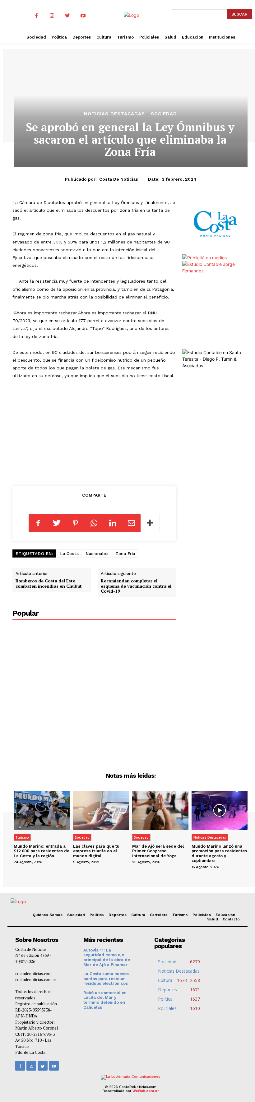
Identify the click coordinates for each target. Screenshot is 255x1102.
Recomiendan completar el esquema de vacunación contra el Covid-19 (136, 586)
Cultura (138, 915)
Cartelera (159, 915)
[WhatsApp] (94, 523)
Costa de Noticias (118, 179)
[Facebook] (36, 16)
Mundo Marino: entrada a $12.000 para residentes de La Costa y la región (41, 851)
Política (97, 915)
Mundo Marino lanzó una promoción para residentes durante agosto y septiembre (219, 853)
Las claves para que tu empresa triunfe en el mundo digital (96, 851)
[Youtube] (83, 16)
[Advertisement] (94, 431)
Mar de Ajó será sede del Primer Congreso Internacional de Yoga (158, 851)
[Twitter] (67, 16)
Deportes (118, 915)
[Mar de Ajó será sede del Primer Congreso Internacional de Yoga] (160, 810)
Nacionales (97, 553)
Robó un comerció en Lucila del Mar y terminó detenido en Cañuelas (105, 1000)
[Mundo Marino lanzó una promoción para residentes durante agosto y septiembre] (220, 810)
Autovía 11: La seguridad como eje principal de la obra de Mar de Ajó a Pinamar (106, 957)
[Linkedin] (112, 523)
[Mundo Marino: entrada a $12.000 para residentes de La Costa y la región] (42, 810)
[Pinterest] (75, 523)
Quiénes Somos (48, 915)
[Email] (131, 523)
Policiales (201, 915)
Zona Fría (125, 553)
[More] (150, 523)
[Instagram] (52, 16)
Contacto (231, 919)
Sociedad (164, 114)
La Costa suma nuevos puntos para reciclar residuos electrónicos (106, 978)
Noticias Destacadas (114, 114)
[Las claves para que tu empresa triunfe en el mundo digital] (101, 810)
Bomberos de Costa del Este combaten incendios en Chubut (49, 583)
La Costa (69, 553)
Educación (225, 915)
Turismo (22, 837)
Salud (212, 919)
